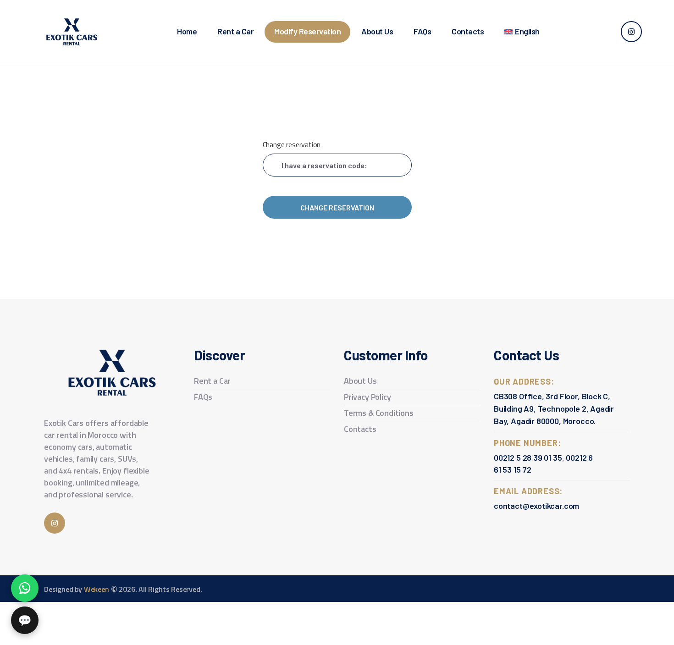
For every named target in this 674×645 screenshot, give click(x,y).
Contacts (360, 429)
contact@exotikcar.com (536, 506)
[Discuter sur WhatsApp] (25, 588)
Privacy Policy (367, 397)
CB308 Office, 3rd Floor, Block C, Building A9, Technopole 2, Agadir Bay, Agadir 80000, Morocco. (554, 408)
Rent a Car (212, 381)
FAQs (203, 397)
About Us (360, 381)
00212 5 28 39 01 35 (528, 457)
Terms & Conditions (379, 413)
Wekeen (95, 589)
